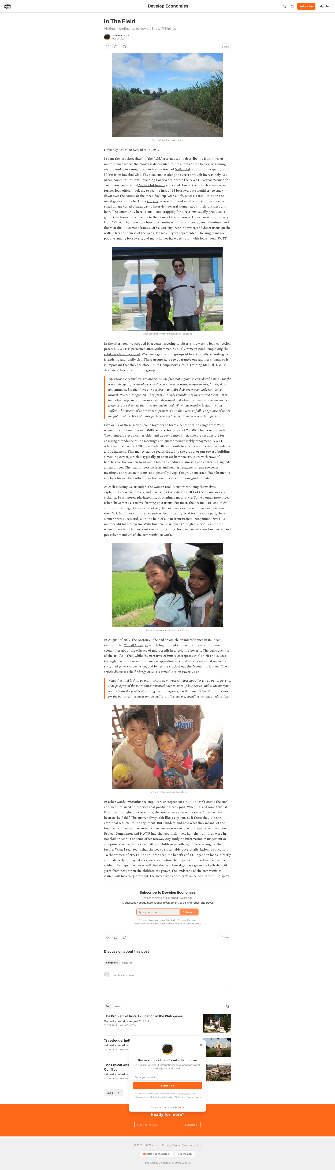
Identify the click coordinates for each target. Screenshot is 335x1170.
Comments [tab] (112, 962)
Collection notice (191, 1145)
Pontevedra (164, 180)
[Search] (284, 6)
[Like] (107, 46)
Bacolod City (131, 174)
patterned (138, 348)
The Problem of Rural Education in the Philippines (143, 1016)
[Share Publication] (292, 6)
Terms (176, 1145)
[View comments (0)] (115, 46)
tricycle (152, 201)
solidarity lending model (122, 354)
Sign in (324, 6)
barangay (141, 206)
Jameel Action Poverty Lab (180, 671)
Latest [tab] (117, 1006)
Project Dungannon (196, 518)
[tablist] (119, 962)
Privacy (166, 1145)
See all (111, 1093)
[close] (201, 1045)
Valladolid (182, 169)
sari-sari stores (124, 497)
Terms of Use (184, 1093)
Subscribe (306, 6)
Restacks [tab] (127, 962)
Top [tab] (108, 1006)
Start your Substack (158, 1154)
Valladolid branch (151, 185)
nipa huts (145, 222)
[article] (167, 1023)
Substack (150, 1162)
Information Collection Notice (166, 1097)
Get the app (185, 1154)
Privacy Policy (194, 1097)
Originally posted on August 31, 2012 (126, 1021)
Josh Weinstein (120, 35)
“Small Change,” (136, 645)
